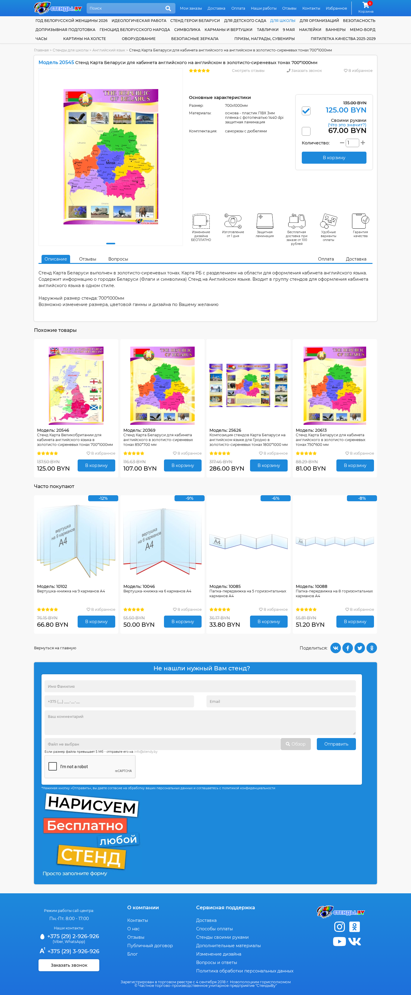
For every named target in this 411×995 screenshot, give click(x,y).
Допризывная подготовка (65, 29)
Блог (132, 954)
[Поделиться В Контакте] (335, 648)
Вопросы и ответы (216, 962)
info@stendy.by (145, 751)
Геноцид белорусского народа (135, 29)
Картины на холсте (84, 38)
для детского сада (245, 20)
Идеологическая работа (139, 20)
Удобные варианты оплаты (328, 236)
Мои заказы (191, 8)
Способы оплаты (214, 929)
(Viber (58, 941)
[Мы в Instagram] (339, 926)
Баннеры (336, 29)
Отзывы (289, 8)
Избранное (336, 8)
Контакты (311, 8)
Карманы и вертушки (228, 29)
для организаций (319, 20)
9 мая (289, 29)
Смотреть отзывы (248, 70)
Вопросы (118, 259)
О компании (143, 907)
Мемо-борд (362, 29)
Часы (41, 38)
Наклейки (310, 29)
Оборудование (139, 38)
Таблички (268, 29)
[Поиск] (168, 8)
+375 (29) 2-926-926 (72, 936)
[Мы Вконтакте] (354, 941)
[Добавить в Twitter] (359, 648)
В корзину (96, 465)
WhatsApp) (75, 941)
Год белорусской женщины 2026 (71, 20)
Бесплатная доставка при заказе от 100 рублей (296, 238)
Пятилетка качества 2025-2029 (343, 38)
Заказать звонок (306, 70)
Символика (187, 29)
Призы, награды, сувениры (264, 38)
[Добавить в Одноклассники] (371, 648)
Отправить (336, 744)
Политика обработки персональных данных (244, 971)
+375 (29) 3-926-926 (72, 951)
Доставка (216, 8)
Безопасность (359, 20)
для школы (282, 20)
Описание (56, 259)
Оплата (238, 8)
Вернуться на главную (55, 648)
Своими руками (347, 122)
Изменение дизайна (218, 954)
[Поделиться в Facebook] (347, 648)
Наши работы (264, 8)
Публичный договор (150, 945)
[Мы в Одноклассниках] (354, 926)
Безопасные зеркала (194, 38)
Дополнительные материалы (228, 945)
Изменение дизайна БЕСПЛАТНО (201, 236)
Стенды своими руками (222, 937)
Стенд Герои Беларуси (195, 20)
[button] (110, 243)
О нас (133, 929)
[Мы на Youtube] (339, 941)
